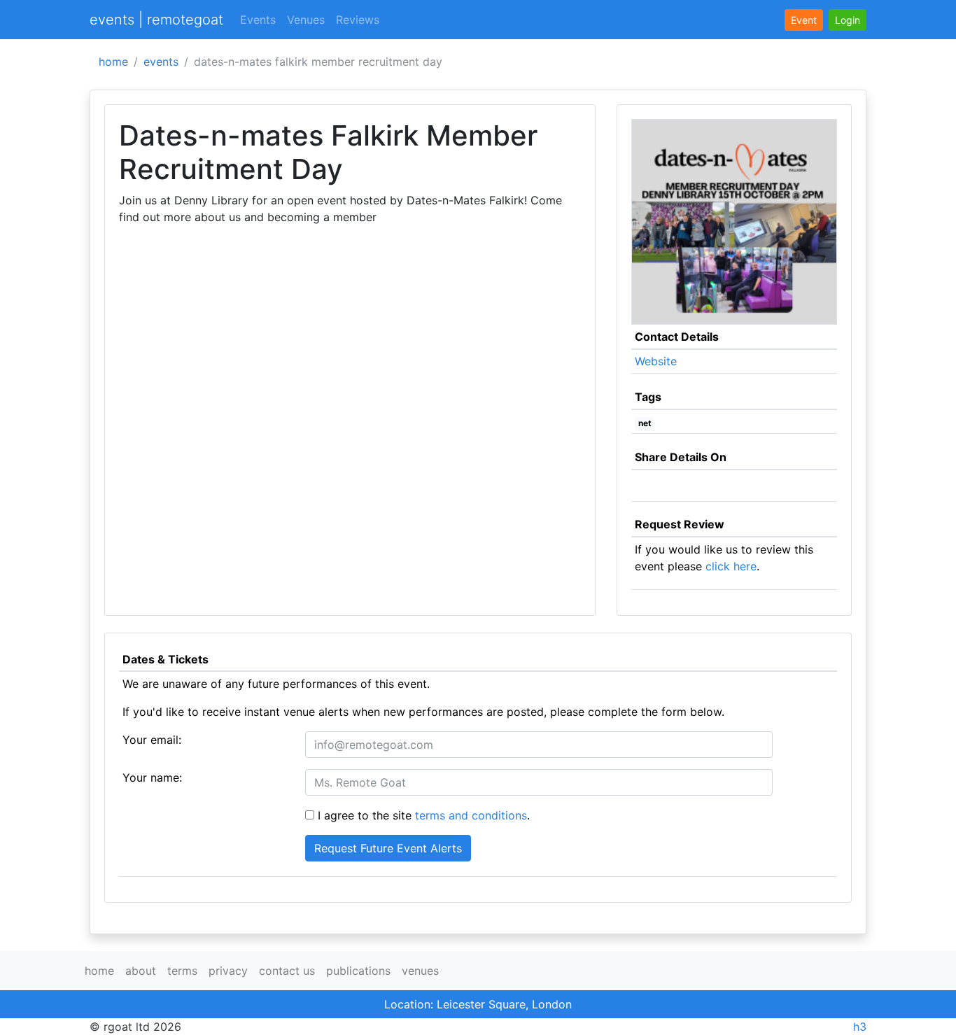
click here (731, 566)
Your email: (151, 740)
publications (358, 971)
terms (182, 971)
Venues (306, 20)
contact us (287, 971)
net (645, 423)
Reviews (357, 20)
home (113, 62)
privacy (228, 971)
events (160, 62)
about (140, 971)
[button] (847, 20)
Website (656, 361)
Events (258, 20)
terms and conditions (471, 815)
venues (420, 971)
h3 (859, 1027)
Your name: (152, 777)
